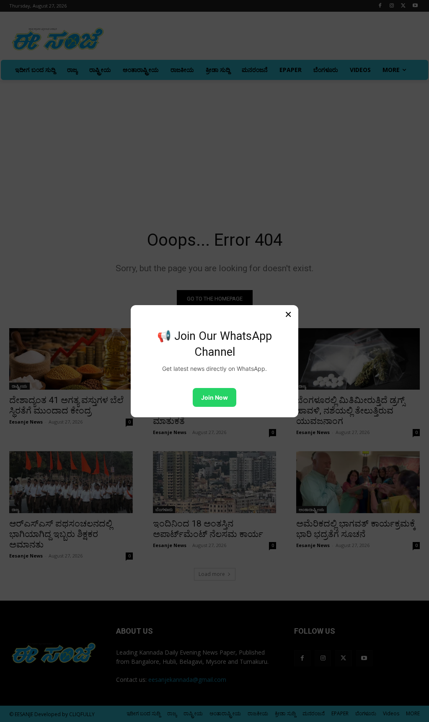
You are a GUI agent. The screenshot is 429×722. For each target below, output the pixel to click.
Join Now (214, 397)
